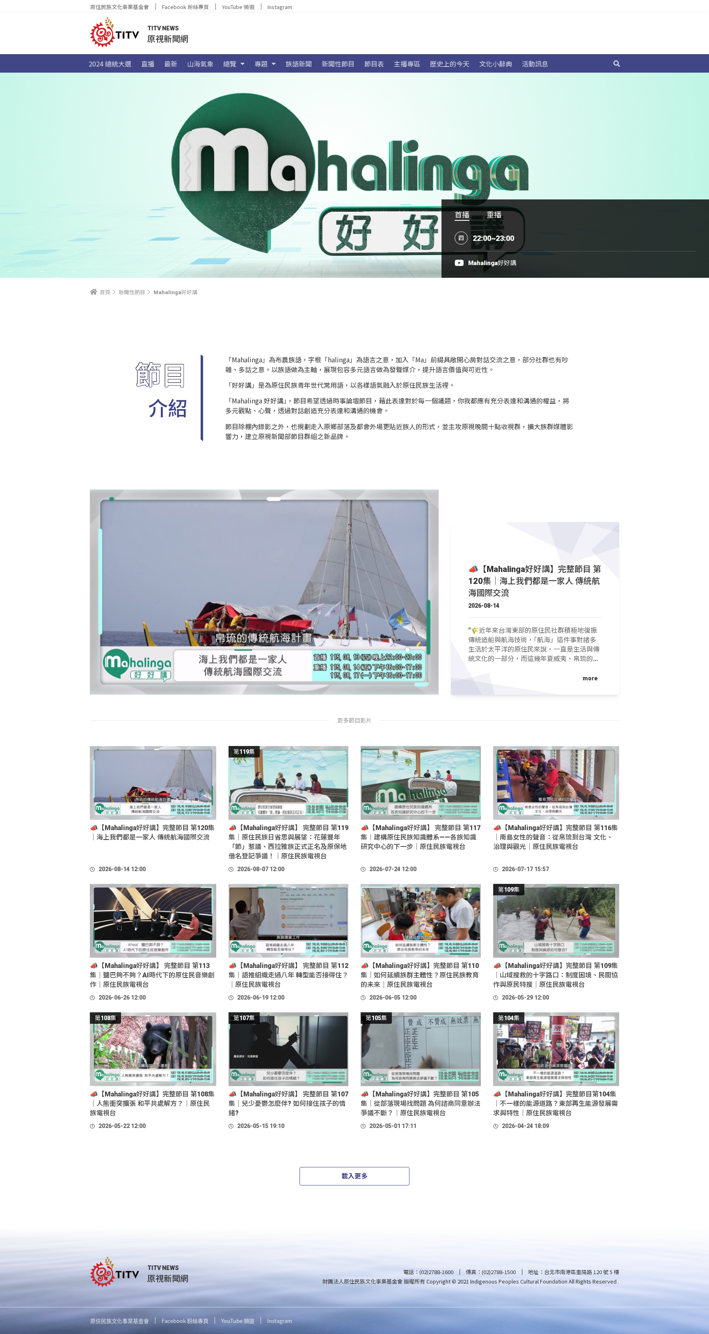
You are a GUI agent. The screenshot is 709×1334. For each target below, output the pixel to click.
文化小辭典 (495, 64)
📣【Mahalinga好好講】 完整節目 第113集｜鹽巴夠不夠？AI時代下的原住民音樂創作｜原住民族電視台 (152, 975)
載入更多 (354, 1176)
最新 (170, 64)
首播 (462, 214)
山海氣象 (200, 64)
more (590, 678)
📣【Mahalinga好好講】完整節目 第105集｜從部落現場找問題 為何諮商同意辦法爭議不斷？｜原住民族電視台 (420, 1103)
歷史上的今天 (449, 64)
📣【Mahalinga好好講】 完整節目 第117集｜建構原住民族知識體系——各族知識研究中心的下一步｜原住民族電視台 (420, 837)
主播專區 (407, 64)
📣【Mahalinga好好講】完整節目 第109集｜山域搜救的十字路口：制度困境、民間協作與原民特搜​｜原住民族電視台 (555, 975)
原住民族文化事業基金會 (119, 7)
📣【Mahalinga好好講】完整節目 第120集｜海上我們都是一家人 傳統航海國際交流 (534, 581)
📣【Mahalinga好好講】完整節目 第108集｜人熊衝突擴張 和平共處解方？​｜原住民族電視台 (152, 1103)
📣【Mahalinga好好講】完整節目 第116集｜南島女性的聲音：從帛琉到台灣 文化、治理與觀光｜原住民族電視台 (555, 837)
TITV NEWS (163, 28)
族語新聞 (299, 64)
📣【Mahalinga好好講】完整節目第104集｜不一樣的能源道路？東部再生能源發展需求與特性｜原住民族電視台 (555, 1103)
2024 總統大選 (110, 64)
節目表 (374, 64)
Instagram (280, 7)
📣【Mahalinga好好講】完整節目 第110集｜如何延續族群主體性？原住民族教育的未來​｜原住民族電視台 (420, 975)
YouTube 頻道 (238, 7)
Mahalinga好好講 (492, 263)
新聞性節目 (338, 64)
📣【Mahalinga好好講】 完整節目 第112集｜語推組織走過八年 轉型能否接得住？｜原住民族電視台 (288, 975)
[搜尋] (616, 63)
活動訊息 (535, 64)
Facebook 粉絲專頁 (185, 7)
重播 (494, 214)
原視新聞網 (167, 38)
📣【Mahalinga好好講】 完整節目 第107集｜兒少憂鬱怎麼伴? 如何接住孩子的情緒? (288, 1103)
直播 (147, 64)
